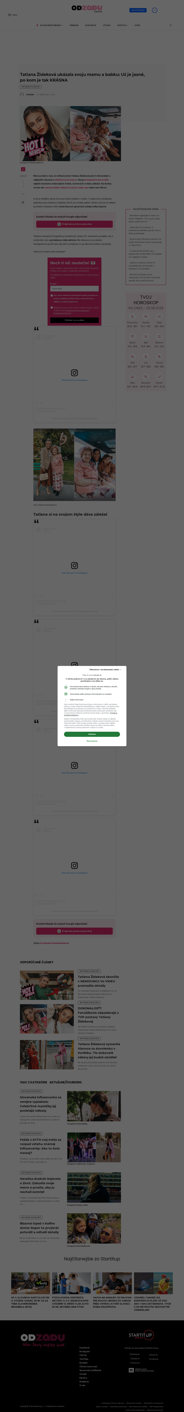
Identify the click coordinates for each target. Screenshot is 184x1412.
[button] (92, 700)
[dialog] (92, 706)
